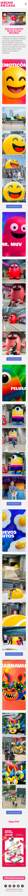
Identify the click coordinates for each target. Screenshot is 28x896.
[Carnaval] (14, 119)
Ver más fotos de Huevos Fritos (14, 654)
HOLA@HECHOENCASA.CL (11, 891)
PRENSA (21, 891)
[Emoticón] (14, 143)
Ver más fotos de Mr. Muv (14, 359)
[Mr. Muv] (14, 271)
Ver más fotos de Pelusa (14, 503)
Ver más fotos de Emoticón (14, 206)
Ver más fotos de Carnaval (14, 812)
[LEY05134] (14, 638)
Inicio (14, 882)
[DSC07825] (14, 614)
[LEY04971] (14, 566)
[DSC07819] (14, 590)
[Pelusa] (14, 416)
